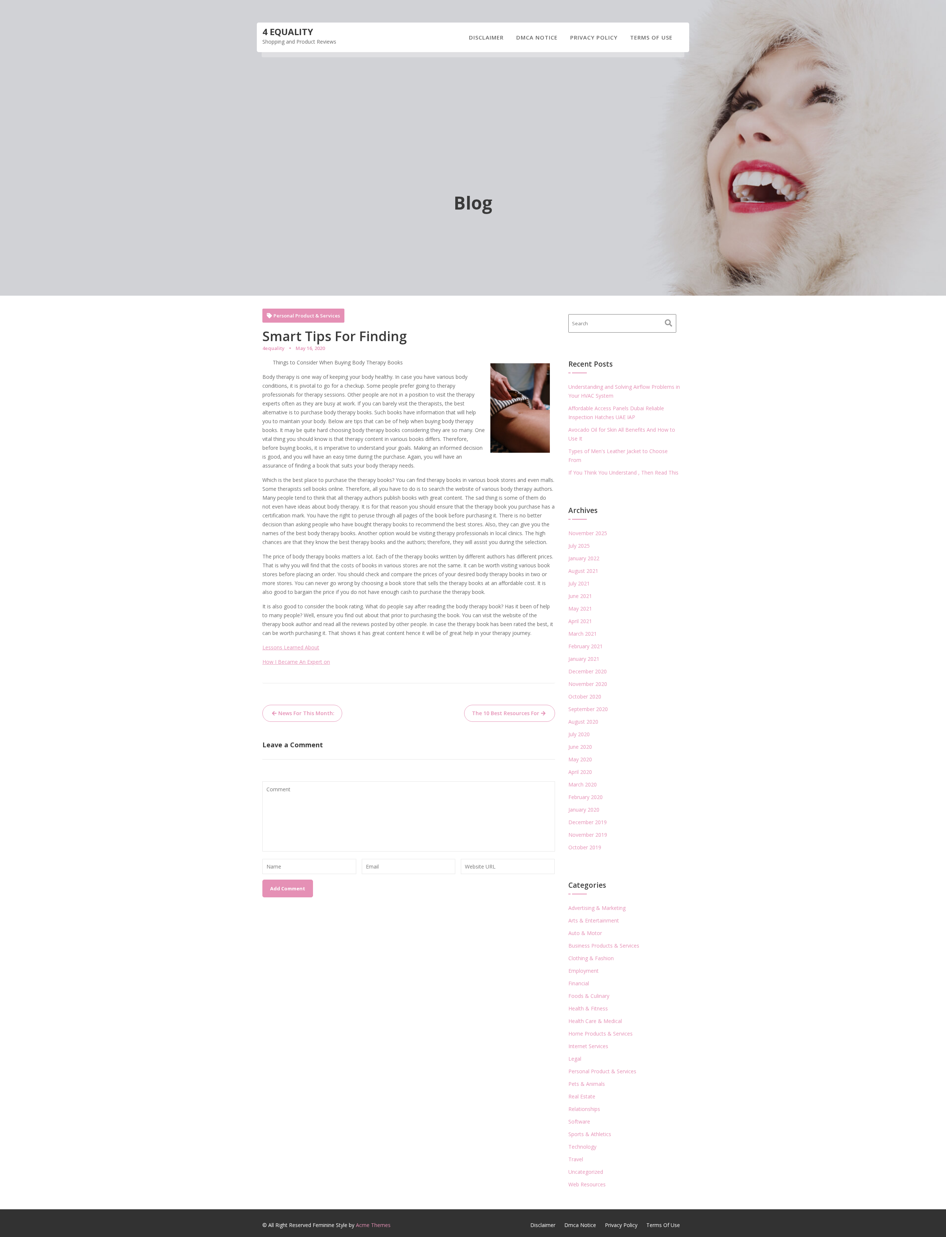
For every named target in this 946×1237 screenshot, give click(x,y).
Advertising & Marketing (597, 907)
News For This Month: (306, 713)
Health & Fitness (588, 1008)
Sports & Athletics (589, 1134)
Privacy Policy (593, 37)
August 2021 (583, 570)
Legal (574, 1058)
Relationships (584, 1108)
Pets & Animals (586, 1083)
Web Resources (587, 1184)
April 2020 (580, 771)
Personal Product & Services (306, 315)
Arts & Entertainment (593, 920)
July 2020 (579, 734)
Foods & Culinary (588, 995)
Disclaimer (486, 37)
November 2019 (587, 834)
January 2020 (583, 809)
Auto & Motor (585, 933)
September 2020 (588, 709)
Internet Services (588, 1046)
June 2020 (580, 746)
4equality (273, 348)
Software (579, 1121)
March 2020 (582, 784)
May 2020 (580, 759)
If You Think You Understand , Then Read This (623, 472)
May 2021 (580, 608)
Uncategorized (585, 1171)
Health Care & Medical (595, 1020)
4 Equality (287, 32)
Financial (578, 983)
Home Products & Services (600, 1033)
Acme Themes (373, 1224)
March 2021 (582, 633)
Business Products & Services (603, 945)
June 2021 (580, 595)
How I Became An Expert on (296, 661)
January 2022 (583, 558)
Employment (583, 970)
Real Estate (581, 1096)
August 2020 (583, 721)
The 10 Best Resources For (505, 713)
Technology (582, 1146)
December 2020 (587, 671)
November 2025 (587, 533)
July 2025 (579, 545)
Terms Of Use (651, 37)
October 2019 (584, 847)
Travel (575, 1159)
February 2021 (585, 646)
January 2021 (583, 658)
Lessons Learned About (290, 647)
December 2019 (587, 822)
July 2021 (579, 583)
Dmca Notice (537, 37)
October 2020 (584, 696)
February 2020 (585, 797)
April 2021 (580, 621)
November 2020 (587, 683)
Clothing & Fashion (591, 958)
